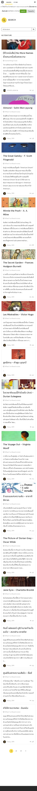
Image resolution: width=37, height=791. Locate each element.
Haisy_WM (10, 138)
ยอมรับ (23, 11)
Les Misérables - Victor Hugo (18, 314)
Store (16, 2)
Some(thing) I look (11, 60)
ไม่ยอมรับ (31, 11)
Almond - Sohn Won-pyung (17, 108)
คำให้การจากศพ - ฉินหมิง (15, 708)
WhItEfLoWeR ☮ (12, 90)
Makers (8, 2)
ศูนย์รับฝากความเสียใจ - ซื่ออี (17, 673)
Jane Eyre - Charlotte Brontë (18, 590)
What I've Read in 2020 (12, 400)
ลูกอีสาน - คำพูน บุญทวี (14, 362)
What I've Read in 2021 (12, 112)
